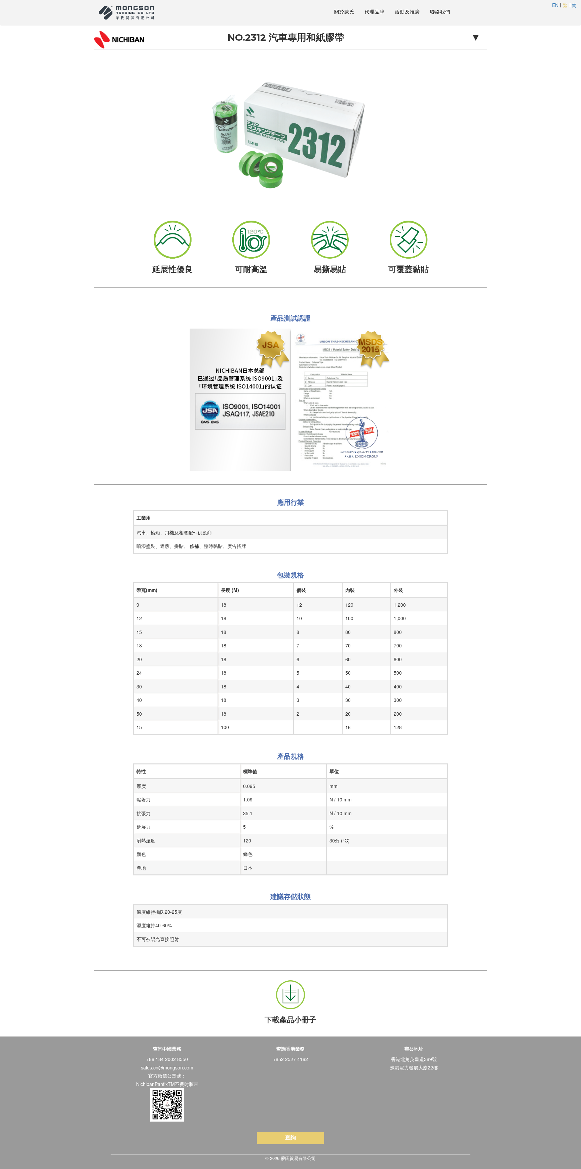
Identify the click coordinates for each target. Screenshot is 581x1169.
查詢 (290, 1137)
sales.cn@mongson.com (167, 1067)
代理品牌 (374, 12)
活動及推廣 (407, 12)
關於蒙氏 (344, 12)
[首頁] (129, 13)
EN (555, 5)
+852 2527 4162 (290, 1059)
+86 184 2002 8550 (167, 1059)
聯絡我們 (440, 12)
